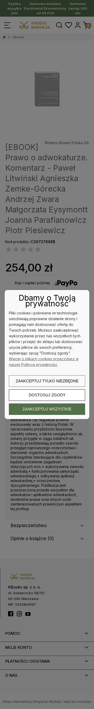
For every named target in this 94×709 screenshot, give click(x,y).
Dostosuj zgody (47, 395)
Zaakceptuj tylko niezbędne (47, 381)
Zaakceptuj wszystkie (47, 409)
